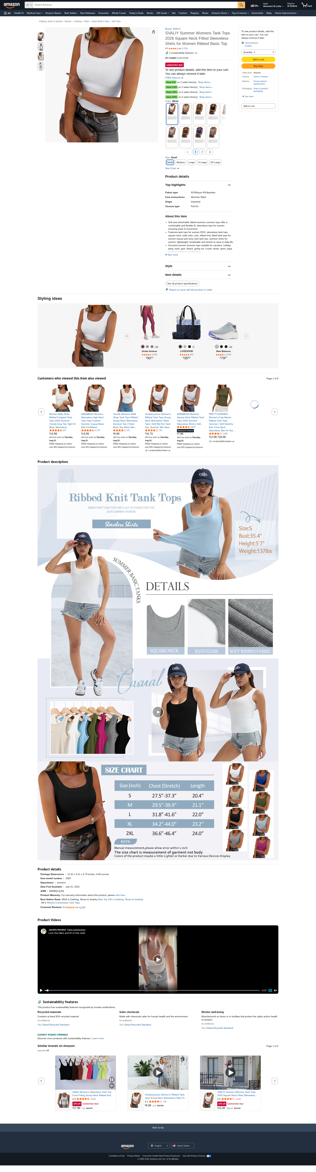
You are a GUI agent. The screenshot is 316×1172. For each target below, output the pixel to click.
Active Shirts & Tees (100, 21)
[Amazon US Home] (127, 1147)
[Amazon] (12, 5)
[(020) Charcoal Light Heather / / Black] (152, 346)
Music (205, 13)
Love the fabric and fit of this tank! (67, 932)
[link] (62, 420)
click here (120, 895)
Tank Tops (116, 21)
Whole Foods (119, 13)
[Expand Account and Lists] (282, 6)
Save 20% (171, 97)
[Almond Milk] (185, 346)
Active (86, 21)
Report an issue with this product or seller (190, 289)
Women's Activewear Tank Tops (63, 902)
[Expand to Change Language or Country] (258, 6)
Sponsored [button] (42, 1050)
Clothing (77, 21)
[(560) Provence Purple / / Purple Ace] (147, 346)
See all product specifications (182, 283)
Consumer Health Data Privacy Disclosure (161, 1156)
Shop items (204, 82)
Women (68, 21)
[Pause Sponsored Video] (112, 1080)
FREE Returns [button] (173, 77)
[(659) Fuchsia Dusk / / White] (142, 346)
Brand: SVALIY (173, 28)
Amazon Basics (53, 13)
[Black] (189, 346)
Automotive (257, 13)
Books (150, 13)
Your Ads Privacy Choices (194, 1156)
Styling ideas (50, 298)
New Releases (87, 13)
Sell (173, 13)
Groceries (103, 13)
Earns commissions (76, 929)
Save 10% (171, 87)
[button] (7, 13)
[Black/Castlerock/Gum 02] (221, 346)
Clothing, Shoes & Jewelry (50, 21)
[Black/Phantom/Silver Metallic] (226, 346)
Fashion (183, 13)
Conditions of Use (117, 1156)
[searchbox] (135, 5)
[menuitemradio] (270, 990)
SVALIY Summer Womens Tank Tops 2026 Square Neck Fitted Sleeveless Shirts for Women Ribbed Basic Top (236, 1094)
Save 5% (170, 82)
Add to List (248, 106)
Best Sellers (71, 13)
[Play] (40, 990)
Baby (269, 13)
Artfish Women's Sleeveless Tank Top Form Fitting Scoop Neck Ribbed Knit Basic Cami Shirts (91, 1094)
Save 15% (171, 92)
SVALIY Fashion (260, 77)
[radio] (41, 37)
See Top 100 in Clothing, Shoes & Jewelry (120, 899)
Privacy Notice (133, 1156)
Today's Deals (136, 13)
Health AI (19, 13)
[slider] (152, 990)
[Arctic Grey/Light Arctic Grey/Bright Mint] (216, 346)
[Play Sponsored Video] (158, 1072)
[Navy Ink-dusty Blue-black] (180, 346)
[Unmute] (275, 990)
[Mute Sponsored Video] (112, 1086)
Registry (194, 13)
